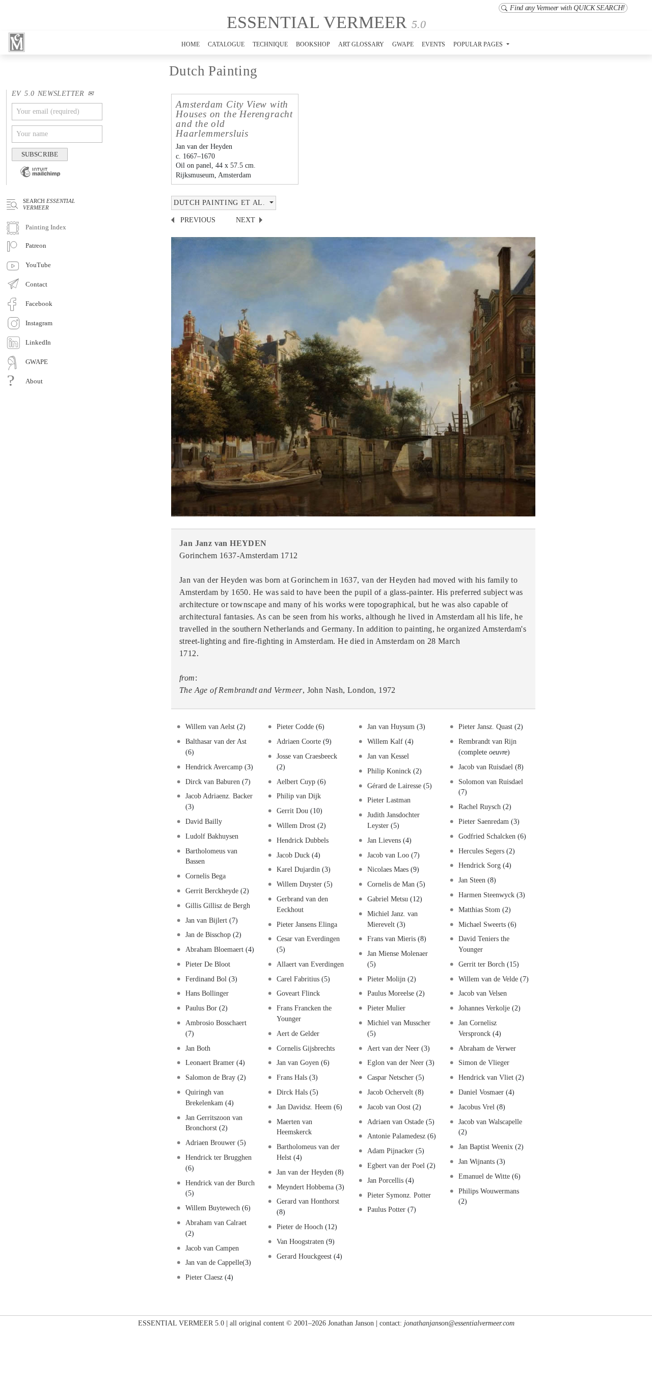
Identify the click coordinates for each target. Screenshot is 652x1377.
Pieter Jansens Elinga (307, 924)
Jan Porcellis (386, 1180)
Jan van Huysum (391, 726)
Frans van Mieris (391, 938)
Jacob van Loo (388, 855)
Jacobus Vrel (476, 1107)
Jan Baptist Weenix (485, 1146)
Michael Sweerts (482, 924)
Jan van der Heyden (305, 1172)
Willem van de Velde (488, 979)
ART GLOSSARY (361, 44)
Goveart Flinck (298, 993)
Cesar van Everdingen (308, 938)
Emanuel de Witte (484, 1176)
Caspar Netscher (390, 1077)
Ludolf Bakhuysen (211, 836)
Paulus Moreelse (391, 993)
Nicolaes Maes (388, 869)
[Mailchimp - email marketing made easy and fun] (36, 178)
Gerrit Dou (292, 811)
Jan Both (197, 1048)
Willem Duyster (299, 884)
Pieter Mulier (386, 1008)
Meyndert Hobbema (305, 1187)
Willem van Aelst (211, 726)
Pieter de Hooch (300, 1227)
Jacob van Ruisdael (485, 767)
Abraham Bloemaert (214, 949)
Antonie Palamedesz (397, 1136)
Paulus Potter (386, 1209)
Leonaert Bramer (209, 1062)
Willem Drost (296, 825)
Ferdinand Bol (206, 979)
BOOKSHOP (313, 44)
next (245, 220)
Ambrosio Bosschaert (216, 1023)
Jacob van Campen (212, 1248)
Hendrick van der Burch (220, 1183)
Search (49, 204)
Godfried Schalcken (486, 836)
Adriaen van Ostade (395, 1122)
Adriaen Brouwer (210, 1142)
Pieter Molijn (386, 979)
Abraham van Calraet (216, 1222)
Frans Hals (292, 1077)
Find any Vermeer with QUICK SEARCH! (567, 8)
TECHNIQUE (270, 44)
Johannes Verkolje (484, 1008)
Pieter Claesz (204, 1277)
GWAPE (403, 44)
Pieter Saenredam (483, 821)
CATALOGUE (226, 44)
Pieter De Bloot (207, 964)
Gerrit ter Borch (481, 964)
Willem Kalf (385, 741)
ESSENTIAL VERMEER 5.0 (181, 1323)
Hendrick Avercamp (213, 767)
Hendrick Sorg (479, 865)
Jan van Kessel (388, 756)
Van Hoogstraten (300, 1241)
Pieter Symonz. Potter (399, 1195)
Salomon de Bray (211, 1077)
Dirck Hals (292, 1092)
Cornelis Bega (205, 876)
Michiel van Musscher (398, 1023)
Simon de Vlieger (483, 1062)
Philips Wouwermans (488, 1191)
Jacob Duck (293, 855)
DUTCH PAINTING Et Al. (220, 202)
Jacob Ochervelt (390, 1092)
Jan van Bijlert (206, 920)
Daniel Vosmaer (481, 1092)
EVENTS (433, 44)
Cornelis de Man (391, 884)
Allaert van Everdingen (310, 964)
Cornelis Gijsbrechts (306, 1048)
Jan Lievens (384, 840)
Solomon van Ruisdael (490, 781)
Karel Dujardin (298, 869)
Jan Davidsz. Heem (305, 1107)
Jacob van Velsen (482, 993)
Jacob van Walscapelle (490, 1122)
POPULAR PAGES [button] (478, 44)
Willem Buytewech (212, 1208)
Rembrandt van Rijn (487, 741)
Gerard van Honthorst (308, 1201)
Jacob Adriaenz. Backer (219, 796)
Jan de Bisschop (208, 934)
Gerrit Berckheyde (212, 891)
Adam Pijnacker (390, 1151)
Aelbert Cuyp (296, 781)
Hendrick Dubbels (303, 840)
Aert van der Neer (393, 1048)
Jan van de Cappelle (213, 1262)
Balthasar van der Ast (216, 741)
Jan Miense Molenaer (397, 953)
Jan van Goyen (298, 1062)
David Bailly (203, 821)
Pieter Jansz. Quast (486, 726)
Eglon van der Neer (395, 1062)
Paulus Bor (201, 1008)
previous (197, 220)
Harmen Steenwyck (486, 895)
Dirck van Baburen (212, 781)
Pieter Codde (295, 726)
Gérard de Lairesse (394, 786)
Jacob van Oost (389, 1107)
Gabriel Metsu (387, 899)
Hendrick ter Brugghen (218, 1157)
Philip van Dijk (299, 796)
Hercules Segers (481, 851)
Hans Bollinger (207, 993)
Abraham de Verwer (487, 1048)
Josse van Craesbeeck (307, 756)
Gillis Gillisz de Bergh (217, 905)
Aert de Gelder (298, 1033)
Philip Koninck (389, 771)
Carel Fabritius (298, 979)
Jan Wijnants (476, 1161)
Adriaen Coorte (299, 741)
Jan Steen (471, 880)
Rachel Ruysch (479, 806)
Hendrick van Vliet (485, 1077)
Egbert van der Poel (396, 1165)
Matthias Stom (479, 909)
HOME (190, 44)
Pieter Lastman (389, 800)
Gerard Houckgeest (304, 1256)
